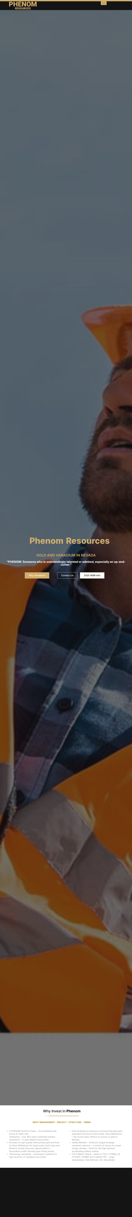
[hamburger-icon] (104, 3)
